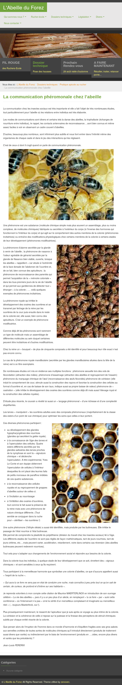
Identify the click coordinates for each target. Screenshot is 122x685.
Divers (99, 16)
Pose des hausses (42, 71)
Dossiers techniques (61, 16)
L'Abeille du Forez (23, 7)
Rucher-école (37, 16)
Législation (83, 16)
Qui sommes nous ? (14, 16)
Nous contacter (11, 23)
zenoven (65, 681)
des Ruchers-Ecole (11, 68)
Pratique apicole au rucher (73, 84)
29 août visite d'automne (75, 71)
